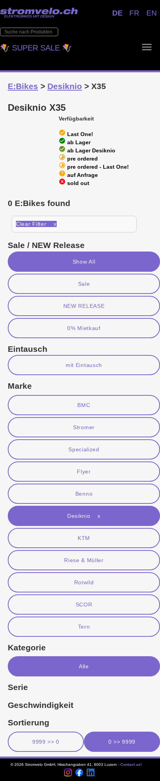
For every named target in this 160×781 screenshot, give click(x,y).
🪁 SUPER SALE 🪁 (36, 48)
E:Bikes (23, 86)
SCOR (84, 604)
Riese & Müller (84, 560)
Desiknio (64, 86)
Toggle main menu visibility (146, 46)
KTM (84, 538)
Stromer (84, 427)
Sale (84, 284)
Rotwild (84, 582)
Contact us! (131, 764)
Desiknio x (84, 516)
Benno (83, 494)
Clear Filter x (36, 224)
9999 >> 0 (45, 742)
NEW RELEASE (84, 306)
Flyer (83, 471)
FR (134, 13)
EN (151, 13)
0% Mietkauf (84, 328)
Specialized (83, 449)
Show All (84, 262)
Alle (84, 666)
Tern (84, 627)
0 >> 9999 (122, 742)
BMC (83, 405)
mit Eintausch (84, 365)
